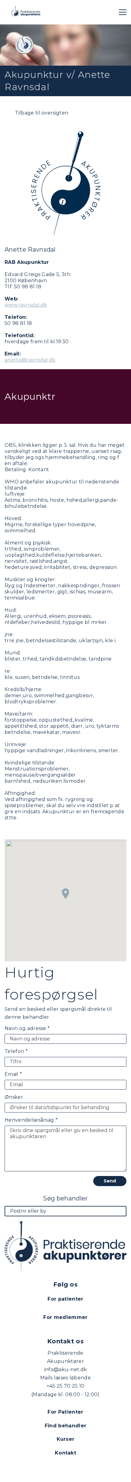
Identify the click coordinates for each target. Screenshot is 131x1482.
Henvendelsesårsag (31, 1120)
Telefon (16, 1051)
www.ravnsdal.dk (26, 305)
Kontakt (65, 1453)
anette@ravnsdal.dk (30, 360)
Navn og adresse (27, 1028)
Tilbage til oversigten (41, 113)
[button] (65, 893)
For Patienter (65, 1412)
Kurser (66, 1439)
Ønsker (14, 1097)
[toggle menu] (122, 12)
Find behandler (65, 1426)
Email (13, 1074)
